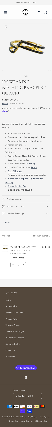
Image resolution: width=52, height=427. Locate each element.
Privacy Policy (12, 318)
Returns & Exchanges (15, 331)
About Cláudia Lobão (15, 312)
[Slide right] (32, 76)
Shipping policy (41, 421)
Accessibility (11, 306)
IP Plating (30, 163)
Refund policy (45, 417)
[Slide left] (20, 76)
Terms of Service (13, 325)
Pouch (34, 167)
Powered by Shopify (29, 417)
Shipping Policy (13, 344)
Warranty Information (15, 337)
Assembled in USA (17, 186)
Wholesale (10, 356)
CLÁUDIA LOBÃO (15, 417)
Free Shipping (15, 171)
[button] (5, 12)
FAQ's (8, 300)
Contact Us (10, 350)
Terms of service (27, 421)
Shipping (5, 103)
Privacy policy (13, 421)
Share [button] (7, 222)
